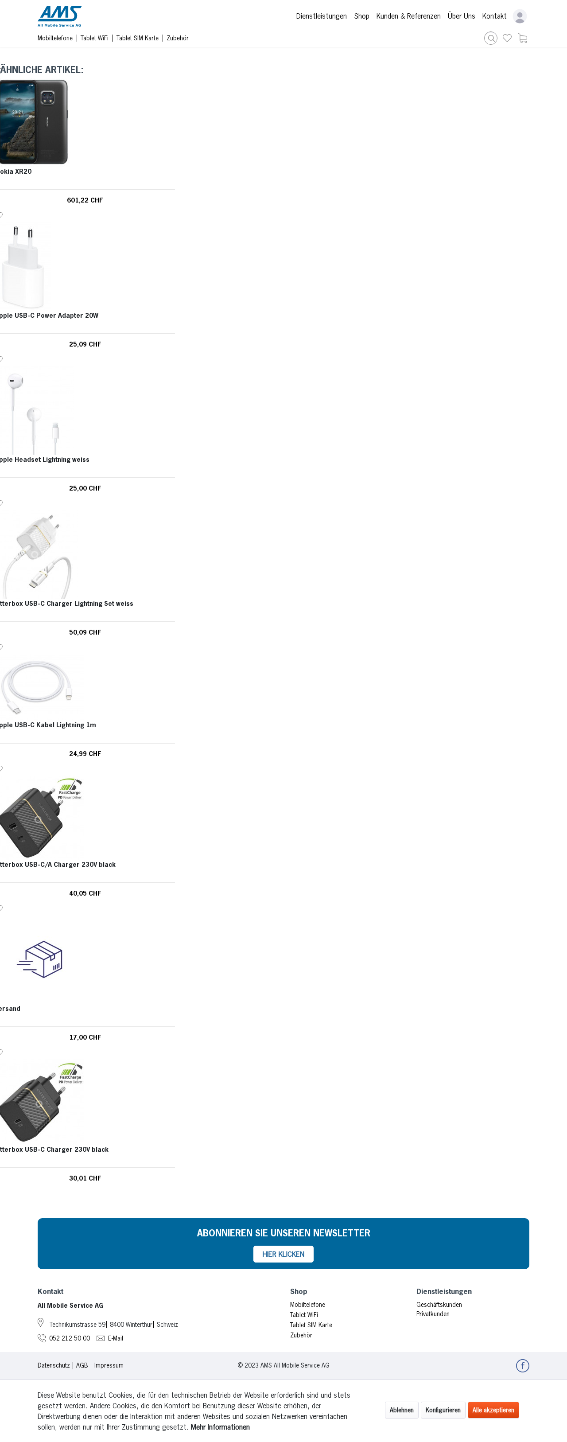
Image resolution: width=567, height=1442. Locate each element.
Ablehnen (402, 1410)
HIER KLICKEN (283, 1254)
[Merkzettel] (507, 38)
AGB (82, 1365)
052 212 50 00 (69, 1338)
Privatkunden (433, 1314)
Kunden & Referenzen (409, 16)
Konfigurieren (443, 1410)
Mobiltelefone (307, 1305)
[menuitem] (507, 38)
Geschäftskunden (439, 1305)
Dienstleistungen (321, 16)
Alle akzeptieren (493, 1410)
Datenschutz (54, 1365)
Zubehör (301, 1335)
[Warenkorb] (522, 38)
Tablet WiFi (304, 1315)
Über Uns (461, 16)
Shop (361, 16)
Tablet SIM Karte (311, 1325)
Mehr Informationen (220, 1427)
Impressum (109, 1365)
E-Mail (115, 1338)
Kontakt (494, 16)
